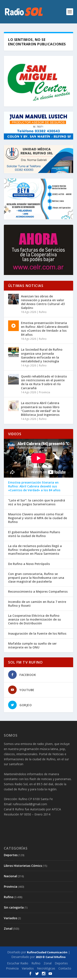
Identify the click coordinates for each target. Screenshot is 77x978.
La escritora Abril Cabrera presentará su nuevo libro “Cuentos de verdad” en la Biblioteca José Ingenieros (40, 409)
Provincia (44, 392)
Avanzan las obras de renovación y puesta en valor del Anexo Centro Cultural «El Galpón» (43, 302)
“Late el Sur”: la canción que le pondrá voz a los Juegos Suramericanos (36, 502)
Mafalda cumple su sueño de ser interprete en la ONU (32, 645)
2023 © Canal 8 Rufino (51, 957)
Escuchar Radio (17, 963)
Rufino (43, 312)
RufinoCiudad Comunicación (47, 952)
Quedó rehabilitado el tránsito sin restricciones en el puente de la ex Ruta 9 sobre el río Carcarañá (44, 382)
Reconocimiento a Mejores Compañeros (38, 591)
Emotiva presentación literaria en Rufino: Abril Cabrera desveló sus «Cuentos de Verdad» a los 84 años (44, 329)
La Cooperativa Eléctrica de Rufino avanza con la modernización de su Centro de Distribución (34, 619)
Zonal (8, 928)
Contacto (64, 968)
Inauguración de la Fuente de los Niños (37, 633)
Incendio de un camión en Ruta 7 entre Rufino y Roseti (37, 604)
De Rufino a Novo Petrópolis (29, 564)
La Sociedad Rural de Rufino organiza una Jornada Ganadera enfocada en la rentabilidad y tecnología (41, 355)
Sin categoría (14, 907)
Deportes (11, 855)
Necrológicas (46, 968)
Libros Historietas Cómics (23, 866)
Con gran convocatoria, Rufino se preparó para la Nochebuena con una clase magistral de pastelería (36, 577)
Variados (10, 918)
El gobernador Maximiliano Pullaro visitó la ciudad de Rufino (34, 534)
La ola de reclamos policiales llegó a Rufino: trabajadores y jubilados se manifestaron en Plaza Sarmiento (35, 550)
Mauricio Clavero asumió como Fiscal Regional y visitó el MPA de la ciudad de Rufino (37, 518)
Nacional (10, 876)
